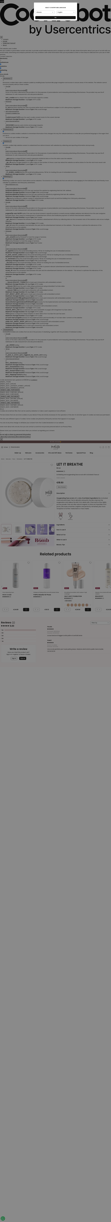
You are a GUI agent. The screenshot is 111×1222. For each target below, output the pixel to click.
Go (55, 17)
